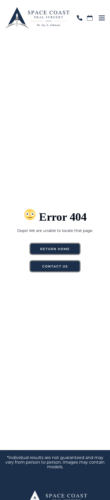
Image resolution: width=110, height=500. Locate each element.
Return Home (55, 249)
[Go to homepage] (34, 18)
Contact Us (55, 266)
